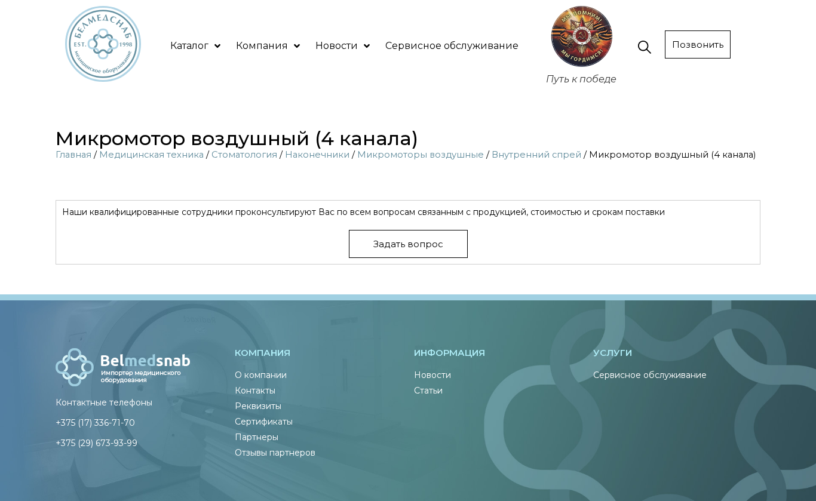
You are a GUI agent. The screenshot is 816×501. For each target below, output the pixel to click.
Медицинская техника (151, 154)
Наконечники (317, 154)
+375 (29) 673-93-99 (96, 443)
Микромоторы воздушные (420, 154)
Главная (73, 154)
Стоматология (244, 154)
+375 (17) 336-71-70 (95, 422)
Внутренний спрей (536, 154)
